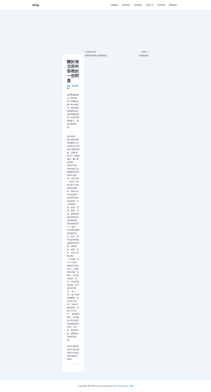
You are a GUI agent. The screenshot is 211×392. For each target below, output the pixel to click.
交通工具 (149, 5)
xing (35, 5)
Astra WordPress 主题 (123, 386)
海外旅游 (126, 5)
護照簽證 (173, 5)
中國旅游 (114, 5)
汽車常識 (161, 5)
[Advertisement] (105, 28)
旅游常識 (138, 5)
